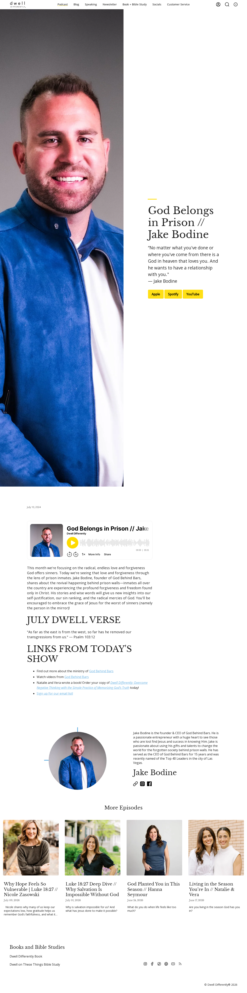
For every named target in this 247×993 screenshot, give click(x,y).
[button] (135, 4)
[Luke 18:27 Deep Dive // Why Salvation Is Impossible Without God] (92, 847)
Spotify (173, 294)
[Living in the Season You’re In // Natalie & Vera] (216, 847)
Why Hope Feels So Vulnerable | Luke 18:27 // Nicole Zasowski (31, 889)
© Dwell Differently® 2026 (220, 984)
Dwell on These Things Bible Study (35, 964)
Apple (156, 294)
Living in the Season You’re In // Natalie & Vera (211, 889)
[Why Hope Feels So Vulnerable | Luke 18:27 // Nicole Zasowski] (31, 847)
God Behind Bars (101, 671)
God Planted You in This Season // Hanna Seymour (153, 889)
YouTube (192, 294)
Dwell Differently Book (26, 956)
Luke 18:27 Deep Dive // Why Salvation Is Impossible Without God (92, 889)
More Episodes (123, 807)
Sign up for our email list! (55, 693)
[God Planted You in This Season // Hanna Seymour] (154, 847)
